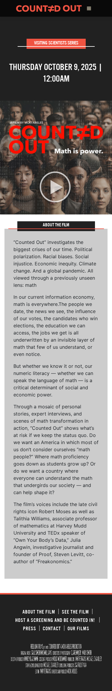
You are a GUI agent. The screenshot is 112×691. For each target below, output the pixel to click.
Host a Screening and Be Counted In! (55, 619)
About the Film (38, 611)
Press (29, 628)
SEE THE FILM (75, 611)
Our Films (78, 628)
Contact (52, 628)
